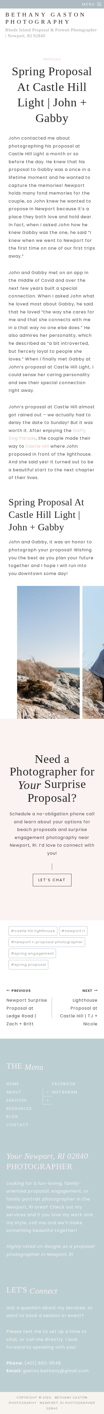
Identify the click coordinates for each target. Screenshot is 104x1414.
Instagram (65, 1092)
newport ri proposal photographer (47, 942)
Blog (12, 1116)
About (14, 1092)
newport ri (73, 931)
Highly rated (20, 1246)
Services (16, 1100)
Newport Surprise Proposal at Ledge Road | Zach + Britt (26, 1007)
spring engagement (32, 953)
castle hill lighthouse (33, 931)
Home (12, 1083)
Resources (19, 1108)
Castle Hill (37, 446)
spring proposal (28, 964)
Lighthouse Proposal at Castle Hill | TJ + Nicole (79, 1007)
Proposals (52, 59)
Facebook (64, 1083)
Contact (17, 1124)
